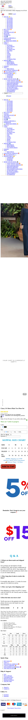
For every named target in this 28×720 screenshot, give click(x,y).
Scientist (9, 54)
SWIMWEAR (7, 39)
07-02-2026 (10, 18)
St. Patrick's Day (11, 49)
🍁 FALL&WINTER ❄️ (10, 71)
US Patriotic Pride (11, 59)
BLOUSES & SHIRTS (12, 88)
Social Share (5, 608)
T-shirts (6, 43)
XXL (19, 432)
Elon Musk (9, 50)
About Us (6, 687)
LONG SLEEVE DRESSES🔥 (15, 82)
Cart (9, 5)
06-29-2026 (10, 22)
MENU (10, 14)
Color (2, 424)
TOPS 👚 (6, 42)
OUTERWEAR (11, 174)
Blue (5, 427)
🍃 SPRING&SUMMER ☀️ (11, 40)
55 (3, 416)
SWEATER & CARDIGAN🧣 (11, 70)
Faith (8, 52)
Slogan (8, 56)
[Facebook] (13, 608)
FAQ (5, 674)
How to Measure (8, 675)
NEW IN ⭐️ (8, 16)
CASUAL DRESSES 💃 (10, 665)
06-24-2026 (10, 26)
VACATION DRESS (12, 64)
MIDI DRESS (10, 62)
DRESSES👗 (8, 60)
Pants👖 (6, 36)
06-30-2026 (10, 21)
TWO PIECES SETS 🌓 (10, 668)
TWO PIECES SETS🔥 (10, 32)
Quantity (3, 436)
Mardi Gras (9, 48)
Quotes (8, 53)
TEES (6, 67)
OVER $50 (10, 77)
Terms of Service (18, 708)
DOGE (8, 57)
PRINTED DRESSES (12, 84)
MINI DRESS (10, 69)
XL (15, 432)
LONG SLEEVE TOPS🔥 (13, 80)
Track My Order (8, 681)
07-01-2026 (10, 19)
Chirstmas (6, 66)
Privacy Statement (10, 708)
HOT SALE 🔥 (8, 29)
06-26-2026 (10, 23)
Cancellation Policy (8, 677)
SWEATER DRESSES (12, 83)
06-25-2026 (10, 25)
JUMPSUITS (7, 35)
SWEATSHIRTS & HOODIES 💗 (12, 667)
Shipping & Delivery (9, 680)
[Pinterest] (22, 608)
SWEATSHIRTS (11, 90)
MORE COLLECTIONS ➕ (12, 79)
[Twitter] (17, 608)
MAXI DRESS (10, 63)
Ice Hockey (10, 45)
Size (2, 429)
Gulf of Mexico (10, 46)
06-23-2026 (10, 28)
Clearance (6, 30)
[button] (4, 411)
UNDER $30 (10, 74)
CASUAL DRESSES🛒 (10, 38)
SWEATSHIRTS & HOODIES (14, 86)
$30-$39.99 (10, 76)
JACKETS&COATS (12, 87)
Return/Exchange (8, 678)
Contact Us (6, 688)
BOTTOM (6, 33)
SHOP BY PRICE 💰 (10, 73)
